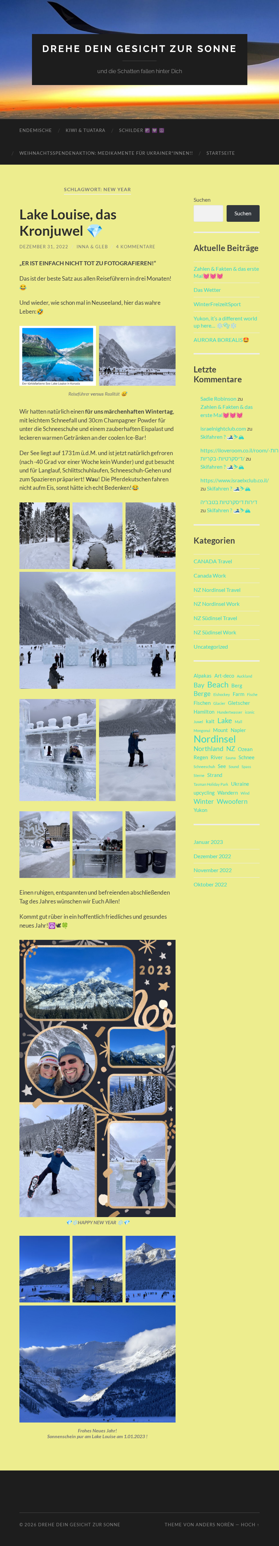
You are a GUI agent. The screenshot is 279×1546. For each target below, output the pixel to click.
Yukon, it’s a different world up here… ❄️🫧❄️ (225, 322)
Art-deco (224, 675)
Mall (238, 721)
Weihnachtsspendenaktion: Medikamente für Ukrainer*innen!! (106, 153)
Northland (209, 748)
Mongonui (202, 730)
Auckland (244, 676)
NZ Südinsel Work (215, 632)
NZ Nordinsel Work (217, 603)
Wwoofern (232, 801)
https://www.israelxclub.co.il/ (234, 480)
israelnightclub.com (223, 428)
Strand (214, 775)
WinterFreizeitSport (217, 304)
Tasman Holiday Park (211, 784)
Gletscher (239, 703)
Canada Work (210, 575)
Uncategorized (211, 646)
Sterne (199, 775)
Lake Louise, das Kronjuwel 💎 (67, 222)
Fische (252, 694)
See (222, 766)
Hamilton (204, 712)
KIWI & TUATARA (85, 130)
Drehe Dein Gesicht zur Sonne (139, 48)
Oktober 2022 (210, 884)
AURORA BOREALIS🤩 (221, 339)
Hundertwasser (229, 712)
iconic (250, 712)
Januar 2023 (208, 841)
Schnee (247, 757)
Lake (224, 720)
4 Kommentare (135, 246)
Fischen (202, 703)
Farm (238, 694)
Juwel (198, 721)
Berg (236, 685)
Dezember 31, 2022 (43, 246)
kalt (210, 721)
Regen (201, 757)
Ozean (245, 749)
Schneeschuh (204, 766)
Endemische (35, 130)
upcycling (204, 792)
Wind (245, 793)
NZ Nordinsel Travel (217, 589)
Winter (204, 801)
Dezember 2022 (212, 856)
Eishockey (221, 694)
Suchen (202, 199)
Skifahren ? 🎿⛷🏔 (222, 436)
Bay (199, 685)
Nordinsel (215, 739)
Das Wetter (207, 289)
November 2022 (213, 870)
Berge (202, 693)
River (217, 757)
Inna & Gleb (92, 246)
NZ (230, 748)
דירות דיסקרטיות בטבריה (228, 502)
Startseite (221, 153)
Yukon (200, 810)
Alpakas (203, 675)
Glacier (219, 703)
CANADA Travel (213, 561)
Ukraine (240, 784)
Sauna (231, 757)
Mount (220, 730)
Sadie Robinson (218, 398)
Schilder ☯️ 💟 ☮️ (142, 130)
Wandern (227, 792)
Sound (234, 766)
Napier (238, 730)
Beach (218, 684)
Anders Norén (215, 1524)
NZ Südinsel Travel (215, 618)
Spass (246, 766)
